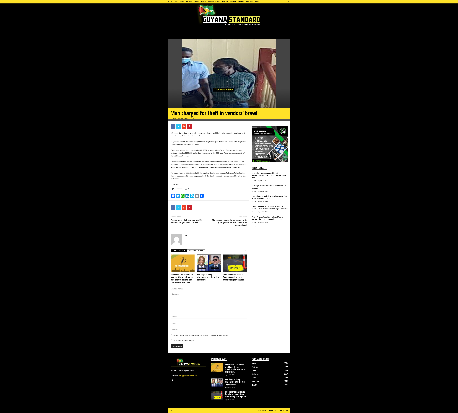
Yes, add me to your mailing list (183, 340)
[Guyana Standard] (229, 15)
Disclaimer (262, 410)
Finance (203, 2)
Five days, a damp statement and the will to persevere (208, 277)
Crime (196, 2)
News (182, 2)
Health (225, 2)
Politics (255, 367)
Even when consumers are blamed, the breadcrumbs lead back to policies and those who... (269, 175)
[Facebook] (288, 1)
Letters (257, 2)
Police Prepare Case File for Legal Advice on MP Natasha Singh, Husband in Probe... (268, 218)
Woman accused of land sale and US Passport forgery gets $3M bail (186, 221)
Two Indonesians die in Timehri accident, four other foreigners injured (233, 277)
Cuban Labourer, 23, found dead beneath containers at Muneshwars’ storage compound (270, 207)
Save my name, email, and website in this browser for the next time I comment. (200, 335)
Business (189, 2)
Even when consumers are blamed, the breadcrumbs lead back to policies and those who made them (182, 278)
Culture (233, 2)
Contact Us (283, 410)
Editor (174, 118)
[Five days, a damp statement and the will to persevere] (209, 263)
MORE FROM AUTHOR (196, 251)
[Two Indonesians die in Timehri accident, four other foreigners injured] (235, 263)
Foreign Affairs (214, 2)
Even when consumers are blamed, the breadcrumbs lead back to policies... (235, 368)
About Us (272, 410)
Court (254, 377)
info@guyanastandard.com (188, 376)
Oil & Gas (249, 2)
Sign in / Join (173, 2)
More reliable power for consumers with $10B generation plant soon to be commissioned (229, 222)
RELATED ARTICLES (179, 251)
